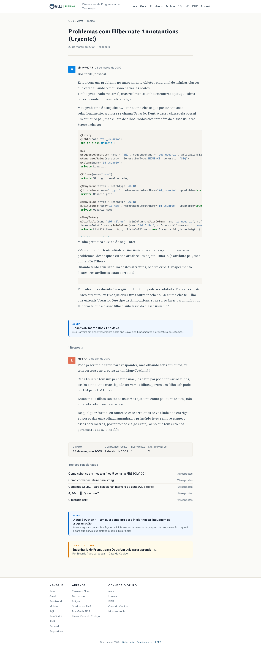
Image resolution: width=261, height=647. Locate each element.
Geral (143, 6)
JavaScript (56, 616)
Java (134, 6)
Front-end (56, 601)
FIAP (111, 601)
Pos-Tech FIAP (81, 611)
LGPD (158, 642)
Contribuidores (145, 642)
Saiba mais (128, 642)
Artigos (76, 601)
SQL (180, 6)
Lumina (112, 596)
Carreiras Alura (80, 591)
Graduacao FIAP (81, 606)
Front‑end (156, 6)
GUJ (71, 21)
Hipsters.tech (116, 611)
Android (206, 6)
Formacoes (79, 596)
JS (187, 6)
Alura (111, 591)
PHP (195, 6)
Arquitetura (56, 631)
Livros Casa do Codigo (86, 616)
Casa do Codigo (118, 606)
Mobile (170, 6)
